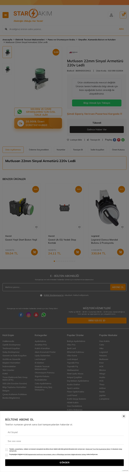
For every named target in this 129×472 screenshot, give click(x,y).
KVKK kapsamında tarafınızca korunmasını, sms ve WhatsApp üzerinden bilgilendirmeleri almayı (55, 454)
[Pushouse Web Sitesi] (124, 470)
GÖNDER (64, 462)
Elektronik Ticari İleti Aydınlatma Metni (98, 449)
